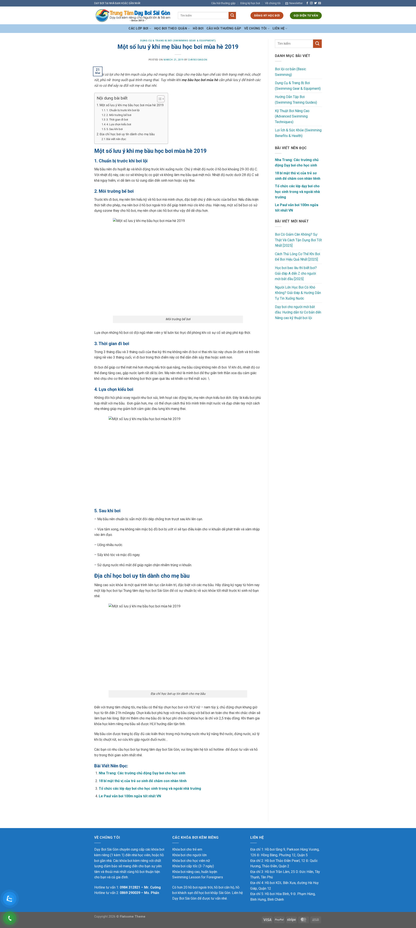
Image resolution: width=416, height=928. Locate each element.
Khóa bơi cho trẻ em (187, 849)
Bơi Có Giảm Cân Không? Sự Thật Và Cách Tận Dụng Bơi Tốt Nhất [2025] (298, 240)
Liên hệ (278, 28)
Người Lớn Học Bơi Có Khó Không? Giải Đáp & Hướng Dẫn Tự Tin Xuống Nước (298, 292)
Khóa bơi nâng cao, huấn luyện (194, 872)
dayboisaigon (197, 59)
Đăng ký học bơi (250, 3)
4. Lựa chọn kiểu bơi (118, 124)
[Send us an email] (319, 3)
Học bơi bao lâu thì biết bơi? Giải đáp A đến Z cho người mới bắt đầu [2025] (296, 273)
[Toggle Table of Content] (159, 99)
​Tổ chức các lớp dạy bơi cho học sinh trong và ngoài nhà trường (150, 788)
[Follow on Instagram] (311, 3)
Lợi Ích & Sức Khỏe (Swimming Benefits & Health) (298, 133)
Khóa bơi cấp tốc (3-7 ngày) (193, 866)
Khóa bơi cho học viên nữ (191, 861)
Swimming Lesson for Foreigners (197, 877)
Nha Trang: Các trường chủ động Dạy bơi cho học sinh (142, 773)
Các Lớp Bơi (138, 28)
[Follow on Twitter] (315, 3)
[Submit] (232, 15)
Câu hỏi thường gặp (223, 3)
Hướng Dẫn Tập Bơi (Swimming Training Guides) (296, 99)
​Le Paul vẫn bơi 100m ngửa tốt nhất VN (130, 796)
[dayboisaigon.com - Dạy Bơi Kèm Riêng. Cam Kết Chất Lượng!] (132, 15)
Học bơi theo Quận (170, 28)
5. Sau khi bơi (114, 129)
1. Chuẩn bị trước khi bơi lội (123, 110)
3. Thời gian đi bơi (117, 119)
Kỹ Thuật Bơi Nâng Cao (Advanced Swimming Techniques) (292, 116)
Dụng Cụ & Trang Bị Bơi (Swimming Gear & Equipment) (178, 40)
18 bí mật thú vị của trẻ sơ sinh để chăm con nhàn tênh (143, 781)
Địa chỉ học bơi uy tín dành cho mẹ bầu (127, 134)
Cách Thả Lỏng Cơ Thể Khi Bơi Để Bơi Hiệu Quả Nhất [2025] (297, 257)
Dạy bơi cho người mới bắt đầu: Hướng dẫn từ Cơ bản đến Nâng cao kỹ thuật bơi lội (298, 312)
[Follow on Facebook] (307, 3)
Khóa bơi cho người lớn (189, 855)
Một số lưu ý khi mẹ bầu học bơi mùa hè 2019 (132, 105)
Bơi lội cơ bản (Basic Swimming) (290, 72)
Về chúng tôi (273, 3)
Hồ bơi (198, 28)
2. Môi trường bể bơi (118, 115)
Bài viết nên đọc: (116, 139)
